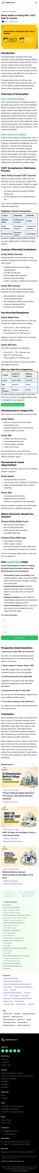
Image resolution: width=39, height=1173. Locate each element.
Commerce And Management (23, 987)
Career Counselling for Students (12, 1073)
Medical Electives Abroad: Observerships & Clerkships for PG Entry (18, 875)
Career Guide (7, 987)
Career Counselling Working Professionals (16, 984)
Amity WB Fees (8, 935)
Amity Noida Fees (9, 933)
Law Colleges (14, 995)
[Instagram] (10, 1050)
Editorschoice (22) (17, 1016)
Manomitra (6, 998)
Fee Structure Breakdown (11, 930)
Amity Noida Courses (10, 925)
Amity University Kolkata (13, 134)
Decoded (13, 990)
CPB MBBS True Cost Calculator (12, 1106)
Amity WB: (7, 946)
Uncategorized (20, 1004)
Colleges (4, 1098)
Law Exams (24, 995)
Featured (27, 993)
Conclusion (7, 968)
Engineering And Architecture (12, 993)
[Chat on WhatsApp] (18, 1050)
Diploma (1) (6, 1016)
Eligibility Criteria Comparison (13, 920)
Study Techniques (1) (9, 1025)
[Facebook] (2, 1050)
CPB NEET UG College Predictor (12, 1112)
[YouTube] (6, 1050)
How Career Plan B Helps (11, 963)
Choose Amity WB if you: (12, 961)
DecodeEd (4, 1087)
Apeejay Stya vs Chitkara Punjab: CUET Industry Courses (9, 894)
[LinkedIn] (14, 1050)
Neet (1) (29, 1019)
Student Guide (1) (23, 1022)
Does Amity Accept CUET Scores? (15, 918)
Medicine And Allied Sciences (22, 998)
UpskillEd (4, 1084)
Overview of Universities (11, 907)
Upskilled (31, 1004)
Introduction (7, 905)
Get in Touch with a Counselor (12, 405)
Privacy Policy (6, 1123)
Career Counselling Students (12, 981)
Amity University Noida (12, 99)
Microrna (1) (21, 1019)
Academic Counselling (10, 978)
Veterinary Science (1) (23, 1025)
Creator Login (6, 1065)
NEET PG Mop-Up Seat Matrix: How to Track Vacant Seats (19, 833)
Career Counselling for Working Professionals (17, 1076)
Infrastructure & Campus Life (13, 940)
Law (5, 995)
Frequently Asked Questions (12, 966)
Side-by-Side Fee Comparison (13, 938)
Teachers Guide (8, 1004)
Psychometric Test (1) (9, 1022)
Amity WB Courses (9, 928)
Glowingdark (24, 1170)
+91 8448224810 (10, 1134)
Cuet (5, 990)
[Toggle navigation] (35, 2)
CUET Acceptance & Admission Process (17, 915)
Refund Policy (6, 1120)
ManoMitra (5, 1081)
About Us (4, 1059)
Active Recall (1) (8, 1013)
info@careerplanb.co (11, 1131)
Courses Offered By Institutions (14, 923)
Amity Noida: (7, 943)
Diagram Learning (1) (29, 1013)
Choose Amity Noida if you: (12, 958)
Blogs (3, 1095)
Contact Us (5, 1062)
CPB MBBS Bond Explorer (10, 1109)
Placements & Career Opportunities (15, 948)
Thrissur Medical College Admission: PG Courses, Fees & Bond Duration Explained (18, 796)
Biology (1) (18, 1013)
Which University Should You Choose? (16, 956)
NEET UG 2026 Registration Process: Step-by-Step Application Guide (28, 894)
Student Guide (19, 1001)
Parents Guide (8, 1001)
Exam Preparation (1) (9, 1019)
